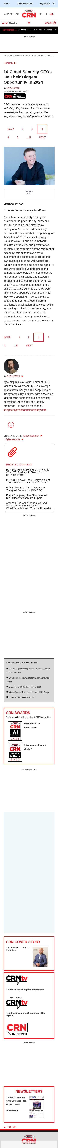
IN (12, 14)
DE (40, 14)
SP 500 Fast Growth (43, 30)
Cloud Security (31, 435)
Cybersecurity (13, 439)
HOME (7, 55)
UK (46, 14)
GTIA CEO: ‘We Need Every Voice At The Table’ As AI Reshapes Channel (28, 481)
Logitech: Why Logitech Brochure (22, 697)
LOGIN (48, 23)
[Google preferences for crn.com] (15, 96)
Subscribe (11, 1111)
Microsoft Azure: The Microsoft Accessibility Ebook (29, 692)
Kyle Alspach (13, 88)
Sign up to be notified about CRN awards (27, 717)
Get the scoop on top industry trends (25, 989)
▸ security (25, 55)
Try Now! (45, 3)
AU (17, 14)
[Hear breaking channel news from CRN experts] (17, 1029)
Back (11, 129)
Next (42, 137)
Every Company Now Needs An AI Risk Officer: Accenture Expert (26, 496)
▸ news (15, 55)
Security (8, 62)
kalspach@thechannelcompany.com (25, 409)
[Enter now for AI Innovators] (16, 739)
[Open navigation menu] (5, 23)
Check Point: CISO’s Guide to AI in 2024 (25, 687)
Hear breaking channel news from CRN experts (25, 1014)
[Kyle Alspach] (11, 372)
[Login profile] (54, 22)
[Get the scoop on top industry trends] (17, 1003)
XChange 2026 (24, 30)
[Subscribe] (36, 1117)
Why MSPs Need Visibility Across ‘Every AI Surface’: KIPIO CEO (26, 489)
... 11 (28, 137)
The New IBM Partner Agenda (17, 949)
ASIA (6, 14)
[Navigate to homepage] (29, 17)
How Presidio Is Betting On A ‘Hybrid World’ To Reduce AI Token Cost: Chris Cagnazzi (27, 472)
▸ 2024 (35, 55)
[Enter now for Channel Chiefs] (16, 760)
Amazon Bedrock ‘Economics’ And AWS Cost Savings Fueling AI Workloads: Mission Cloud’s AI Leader (28, 506)
